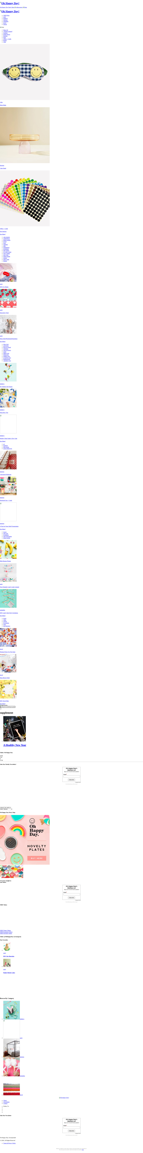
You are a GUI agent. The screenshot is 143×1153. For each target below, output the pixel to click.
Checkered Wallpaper (5, 474)
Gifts (4, 42)
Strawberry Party (4, 313)
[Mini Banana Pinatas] (8, 558)
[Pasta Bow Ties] (8, 407)
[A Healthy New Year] (14, 741)
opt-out (64, 1149)
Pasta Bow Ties (4, 412)
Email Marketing (69, 784)
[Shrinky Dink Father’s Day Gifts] (8, 433)
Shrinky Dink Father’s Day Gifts (8, 438)
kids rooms (6, 447)
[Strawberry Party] (8, 307)
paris (4, 624)
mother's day (6, 356)
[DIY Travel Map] (8, 698)
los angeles (6, 623)
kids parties (6, 250)
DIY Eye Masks (4, 287)
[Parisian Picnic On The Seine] (8, 646)
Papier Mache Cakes (9, 972)
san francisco (6, 626)
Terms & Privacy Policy (9, 1143)
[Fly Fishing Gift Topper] (8, 381)
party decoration (7, 536)
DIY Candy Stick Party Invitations (9, 613)
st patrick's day (7, 357)
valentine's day (7, 360)
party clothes (6, 253)
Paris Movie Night (5, 678)
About (5, 1100)
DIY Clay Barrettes (8, 956)
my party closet (7, 252)
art (4, 444)
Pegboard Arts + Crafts (6, 500)
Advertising (6, 1102)
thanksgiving (6, 359)
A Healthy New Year (14, 745)
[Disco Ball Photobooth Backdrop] (8, 333)
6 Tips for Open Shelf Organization (9, 526)
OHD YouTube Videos (6, 933)
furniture (5, 445)
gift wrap (5, 533)
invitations (6, 249)
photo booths (6, 256)
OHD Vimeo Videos (5, 930)
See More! (2, 234)
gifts (4, 246)
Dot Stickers (3, 231)
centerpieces (6, 238)
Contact (5, 1103)
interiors (5, 20)
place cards (6, 259)
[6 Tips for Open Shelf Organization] (8, 520)
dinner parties (6, 240)
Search (5, 24)
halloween (6, 354)
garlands (5, 244)
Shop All (5, 30)
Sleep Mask (3, 105)
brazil (4, 618)
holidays (5, 18)
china (4, 620)
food (4, 243)
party (4, 17)
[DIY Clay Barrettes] (7, 950)
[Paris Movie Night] (8, 672)
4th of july (6, 344)
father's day (6, 353)
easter (4, 352)
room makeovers (7, 448)
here (83, 1149)
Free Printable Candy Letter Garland (9, 587)
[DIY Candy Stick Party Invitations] (8, 607)
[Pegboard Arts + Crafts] (8, 495)
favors (5, 241)
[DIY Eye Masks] (8, 281)
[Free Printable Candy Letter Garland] (8, 581)
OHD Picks (6, 15)
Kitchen (5, 36)
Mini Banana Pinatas (5, 561)
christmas (5, 349)
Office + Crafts (7, 39)
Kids (4, 37)
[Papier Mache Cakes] (7, 966)
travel (4, 23)
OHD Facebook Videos (6, 932)
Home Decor (6, 34)
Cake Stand (3, 168)
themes (5, 261)
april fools (6, 346)
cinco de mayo (7, 350)
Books (5, 40)
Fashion (5, 33)
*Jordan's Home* (7, 31)
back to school (7, 347)
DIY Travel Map (4, 701)
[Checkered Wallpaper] (8, 469)
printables (5, 21)
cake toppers (6, 237)
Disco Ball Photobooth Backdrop (8, 338)
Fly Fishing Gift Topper (6, 386)
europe (5, 621)
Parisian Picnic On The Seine (7, 652)
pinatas (5, 258)
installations (6, 247)
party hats (5, 255)
